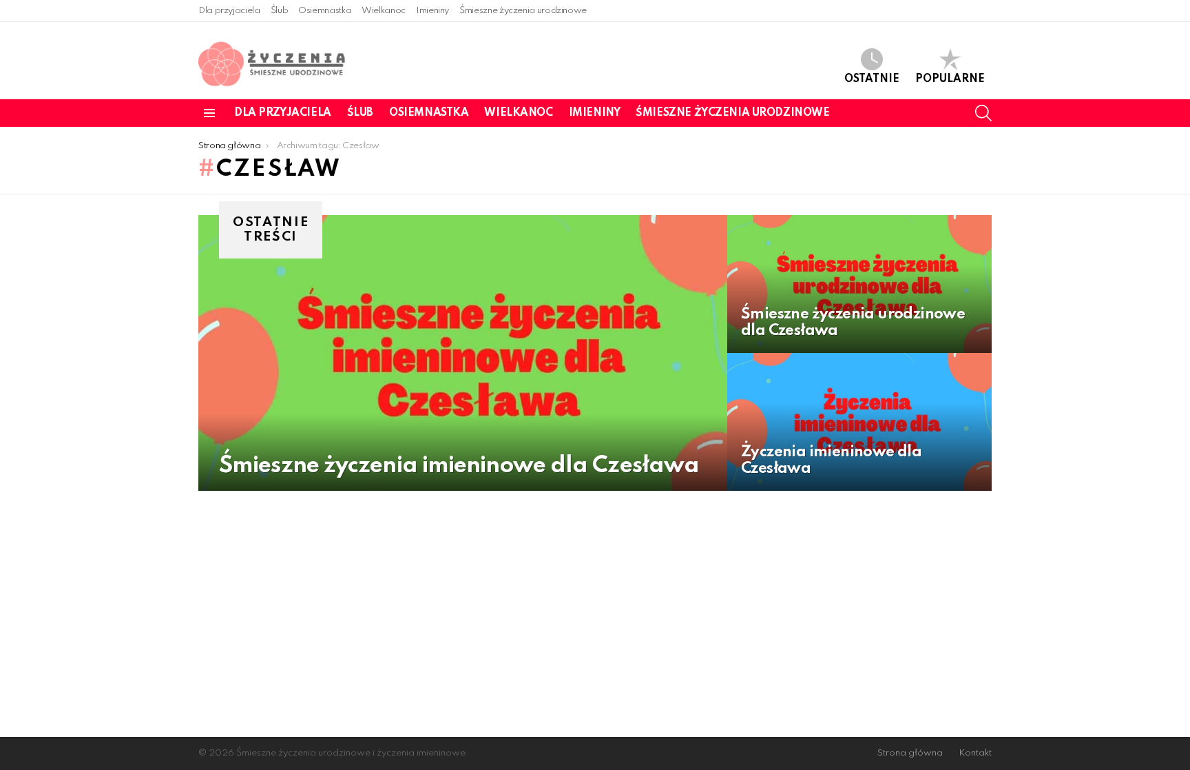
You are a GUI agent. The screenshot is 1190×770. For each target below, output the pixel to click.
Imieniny (432, 10)
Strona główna (910, 753)
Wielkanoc (384, 10)
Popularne (950, 79)
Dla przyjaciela (229, 10)
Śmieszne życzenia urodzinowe (523, 10)
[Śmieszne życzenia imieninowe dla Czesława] (462, 353)
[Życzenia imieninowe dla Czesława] (859, 422)
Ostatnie (871, 79)
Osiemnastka (324, 10)
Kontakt (975, 753)
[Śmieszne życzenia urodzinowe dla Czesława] (859, 284)
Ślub (280, 10)
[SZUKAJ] (983, 113)
